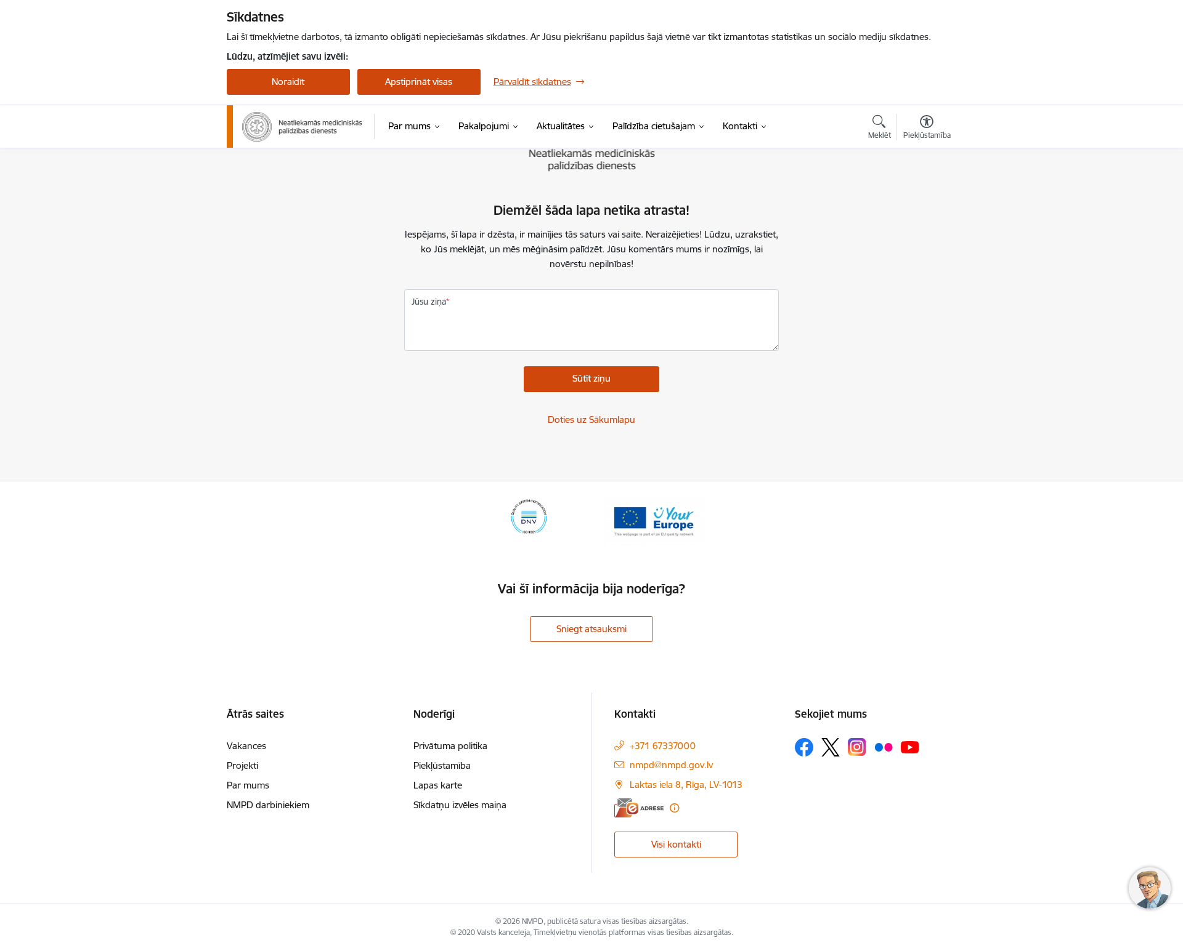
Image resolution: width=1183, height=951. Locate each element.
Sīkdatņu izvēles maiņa (459, 805)
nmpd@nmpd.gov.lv (671, 765)
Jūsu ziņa (429, 301)
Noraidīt (288, 81)
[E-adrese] (639, 808)
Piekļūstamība (442, 765)
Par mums (248, 785)
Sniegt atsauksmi (591, 629)
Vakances (246, 746)
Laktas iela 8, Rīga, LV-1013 (686, 784)
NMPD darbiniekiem (268, 805)
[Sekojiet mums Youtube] (910, 746)
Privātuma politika (450, 746)
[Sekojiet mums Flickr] (883, 746)
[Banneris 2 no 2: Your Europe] (654, 520)
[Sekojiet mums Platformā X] (830, 747)
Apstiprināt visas (418, 81)
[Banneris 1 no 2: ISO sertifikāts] (529, 520)
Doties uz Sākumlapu (591, 419)
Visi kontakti (676, 844)
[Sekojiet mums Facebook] (804, 747)
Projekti (242, 765)
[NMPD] (302, 127)
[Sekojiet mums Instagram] (857, 747)
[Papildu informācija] (674, 808)
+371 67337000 (663, 746)
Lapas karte (437, 785)
